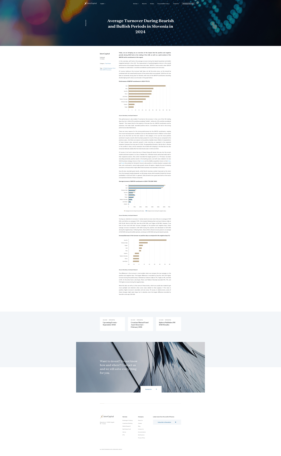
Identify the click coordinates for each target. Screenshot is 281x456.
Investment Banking (127, 423)
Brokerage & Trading (127, 420)
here (142, 161)
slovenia (109, 69)
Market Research (126, 426)
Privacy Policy (141, 437)
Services (135, 3)
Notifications (141, 435)
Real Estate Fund (126, 429)
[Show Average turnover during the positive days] (134, 210)
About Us (144, 3)
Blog (139, 426)
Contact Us (176, 3)
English (102, 3)
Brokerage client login (188, 3)
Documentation (142, 432)
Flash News (108, 63)
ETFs (123, 435)
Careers (152, 3)
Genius (124, 432)
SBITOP (105, 69)
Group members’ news (163, 3)
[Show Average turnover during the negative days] (156, 210)
